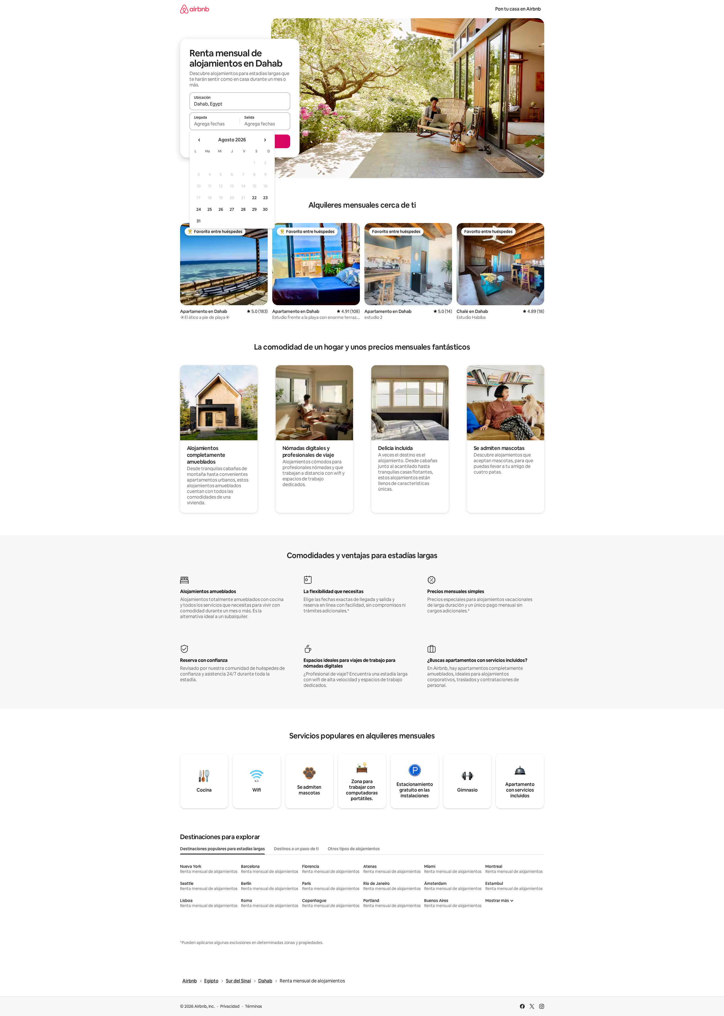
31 (199, 221)
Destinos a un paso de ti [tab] (296, 848)
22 (254, 197)
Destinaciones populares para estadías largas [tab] (222, 848)
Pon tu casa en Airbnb (518, 9)
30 (265, 209)
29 (254, 209)
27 (232, 209)
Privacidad (230, 1006)
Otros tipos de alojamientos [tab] (354, 848)
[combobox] (240, 103)
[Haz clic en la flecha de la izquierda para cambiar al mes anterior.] (199, 140)
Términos (253, 1006)
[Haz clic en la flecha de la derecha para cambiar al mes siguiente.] (265, 140)
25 (209, 209)
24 (198, 209)
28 (243, 209)
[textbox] (214, 123)
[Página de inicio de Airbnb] (194, 9)
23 (265, 197)
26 (220, 209)
